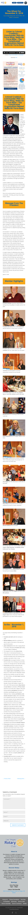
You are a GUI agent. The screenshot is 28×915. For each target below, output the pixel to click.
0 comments (16, 17)
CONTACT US (20, 2)
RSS (16, 57)
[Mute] (19, 52)
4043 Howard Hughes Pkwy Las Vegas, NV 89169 (14, 891)
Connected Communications (16, 908)
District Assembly (6, 903)
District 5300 (21, 901)
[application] (14, 52)
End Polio (23, 899)
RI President (6, 901)
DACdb (24, 903)
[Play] (4, 52)
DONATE (14, 2)
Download (21, 55)
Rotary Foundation (14, 899)
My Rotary (14, 901)
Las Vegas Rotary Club (10, 15)
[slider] (23, 52)
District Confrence (16, 903)
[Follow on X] (16, 912)
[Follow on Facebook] (12, 912)
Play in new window (13, 55)
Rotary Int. (5, 899)
